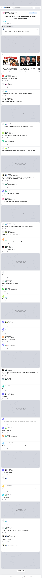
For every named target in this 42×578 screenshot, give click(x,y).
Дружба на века (11, 495)
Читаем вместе (11, 199)
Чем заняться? (11, 387)
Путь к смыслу (11, 224)
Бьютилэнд (10, 84)
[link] (10, 64)
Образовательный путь (12, 191)
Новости (9, 478)
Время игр (10, 124)
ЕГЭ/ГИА (9, 133)
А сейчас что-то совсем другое (14, 91)
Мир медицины (11, 232)
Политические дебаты (12, 175)
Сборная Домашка (10, 13)
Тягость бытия (10, 486)
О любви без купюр (11, 345)
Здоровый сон (10, 428)
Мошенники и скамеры (12, 297)
